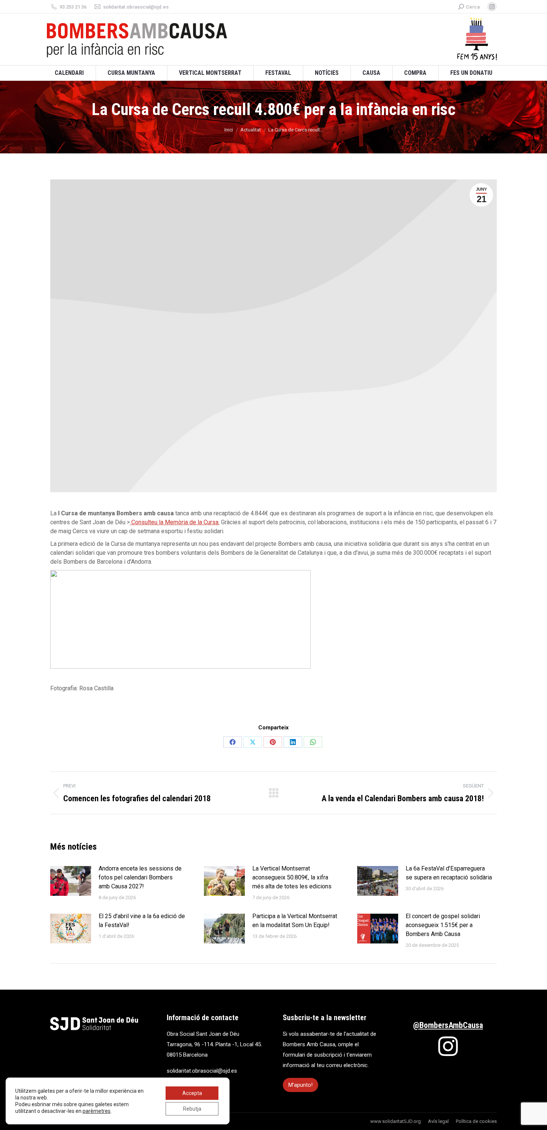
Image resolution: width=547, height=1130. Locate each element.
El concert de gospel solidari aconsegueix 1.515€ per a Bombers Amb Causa (443, 925)
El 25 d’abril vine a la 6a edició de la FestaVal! (142, 921)
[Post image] (70, 881)
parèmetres (97, 1111)
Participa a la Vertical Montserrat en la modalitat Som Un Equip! (294, 921)
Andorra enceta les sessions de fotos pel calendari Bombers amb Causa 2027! (140, 877)
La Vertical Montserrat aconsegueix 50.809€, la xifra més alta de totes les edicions (292, 877)
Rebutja (192, 1109)
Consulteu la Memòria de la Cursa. (175, 522)
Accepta (192, 1093)
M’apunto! (300, 1085)
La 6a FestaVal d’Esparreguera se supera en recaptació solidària (449, 873)
